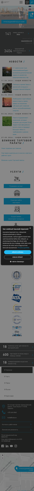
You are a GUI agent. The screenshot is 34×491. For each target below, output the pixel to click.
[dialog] (17, 245)
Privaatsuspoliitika (23, 248)
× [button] (30, 228)
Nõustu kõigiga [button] (17, 252)
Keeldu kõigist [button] (17, 257)
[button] (17, 261)
